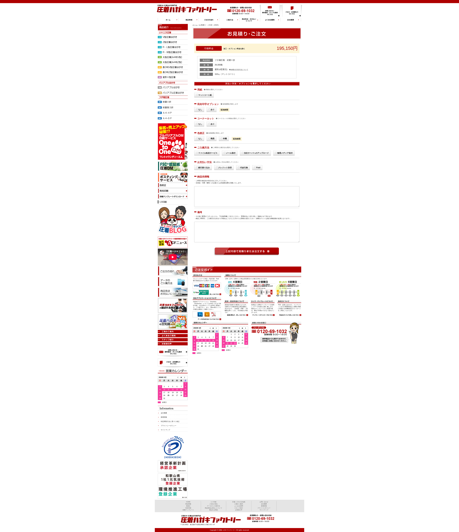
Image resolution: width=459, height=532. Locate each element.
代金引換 (244, 168)
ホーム (194, 25)
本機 (225, 139)
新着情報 (164, 417)
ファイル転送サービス (207, 153)
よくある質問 (238, 506)
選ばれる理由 (213, 510)
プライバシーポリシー (168, 426)
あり (212, 109)
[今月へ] (213, 328)
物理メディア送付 (285, 153)
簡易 (212, 139)
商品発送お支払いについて (213, 508)
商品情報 (188, 504)
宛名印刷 (188, 508)
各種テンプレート (188, 510)
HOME (188, 502)
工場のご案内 (238, 504)
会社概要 (164, 413)
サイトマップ (165, 430)
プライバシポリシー (263, 508)
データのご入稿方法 (213, 506)
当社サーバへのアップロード (256, 153)
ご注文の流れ (213, 504)
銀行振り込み (204, 168)
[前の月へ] (209, 328)
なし (200, 109)
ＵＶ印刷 (213, 502)
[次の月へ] (217, 328)
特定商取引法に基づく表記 (170, 421)
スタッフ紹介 (238, 508)
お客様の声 (238, 510)
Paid (258, 168)
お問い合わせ (264, 502)
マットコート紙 (205, 95)
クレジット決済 (225, 168)
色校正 (188, 506)
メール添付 (230, 153)
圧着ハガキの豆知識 (238, 502)
